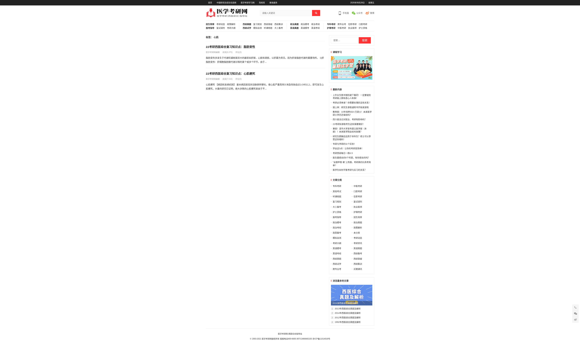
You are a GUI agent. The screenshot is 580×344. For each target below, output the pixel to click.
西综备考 (358, 253)
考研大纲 (231, 28)
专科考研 (331, 24)
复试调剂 (220, 28)
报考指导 (210, 28)
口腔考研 (363, 24)
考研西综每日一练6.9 (343, 153)
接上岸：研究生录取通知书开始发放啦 (351, 107)
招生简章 (210, 24)
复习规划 (257, 24)
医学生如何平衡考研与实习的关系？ (350, 170)
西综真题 (247, 24)
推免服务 (273, 3)
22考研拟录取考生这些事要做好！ (349, 124)
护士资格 (363, 28)
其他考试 (337, 191)
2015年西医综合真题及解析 (345, 303)
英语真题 (294, 28)
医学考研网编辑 (213, 52)
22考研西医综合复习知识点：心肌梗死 (230, 73)
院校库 (262, 3)
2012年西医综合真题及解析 (348, 317)
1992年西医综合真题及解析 (348, 322)
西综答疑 (268, 24)
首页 (210, 3)
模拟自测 (257, 28)
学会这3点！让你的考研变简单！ (348, 148)
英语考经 (315, 28)
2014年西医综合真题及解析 (348, 313)
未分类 (357, 233)
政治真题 (294, 24)
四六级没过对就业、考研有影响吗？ (350, 119)
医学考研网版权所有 (270, 339)
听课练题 (268, 28)
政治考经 (315, 24)
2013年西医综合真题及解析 (348, 308)
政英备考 (337, 233)
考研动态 (220, 24)
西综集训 (278, 24)
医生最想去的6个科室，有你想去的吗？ (351, 157)
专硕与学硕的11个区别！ (344, 144)
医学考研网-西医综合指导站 (290, 334)
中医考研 (342, 28)
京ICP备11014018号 (321, 339)
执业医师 (352, 28)
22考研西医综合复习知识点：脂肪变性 (230, 47)
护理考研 (331, 28)
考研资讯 (358, 243)
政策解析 (231, 24)
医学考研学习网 (248, 3)
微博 (372, 13)
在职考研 (352, 24)
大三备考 (278, 28)
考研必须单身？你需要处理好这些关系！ (352, 102)
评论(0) (238, 52)
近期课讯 (358, 269)
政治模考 (305, 24)
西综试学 (247, 28)
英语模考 (305, 28)
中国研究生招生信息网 (226, 3)
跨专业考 (342, 24)
